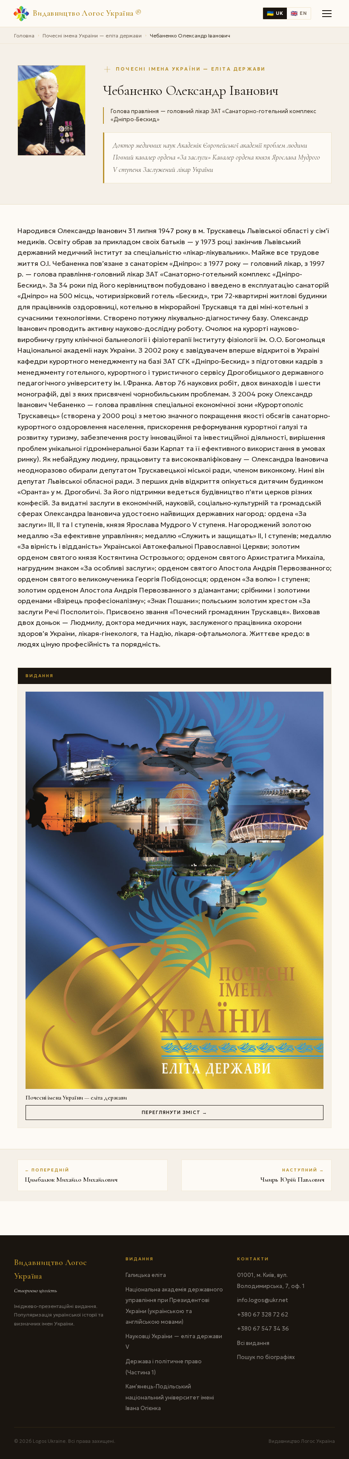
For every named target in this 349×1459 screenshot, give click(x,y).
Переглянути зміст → (174, 1112)
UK (275, 13)
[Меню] (327, 13)
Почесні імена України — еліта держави (92, 35)
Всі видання (253, 1343)
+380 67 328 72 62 (262, 1314)
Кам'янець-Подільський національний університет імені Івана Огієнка (170, 1397)
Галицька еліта (146, 1275)
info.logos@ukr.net (262, 1300)
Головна (24, 35)
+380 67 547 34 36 (263, 1328)
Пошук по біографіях (266, 1357)
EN (299, 13)
